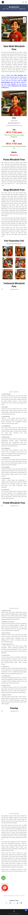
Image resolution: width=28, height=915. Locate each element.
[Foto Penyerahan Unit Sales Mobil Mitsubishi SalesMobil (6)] (20, 274)
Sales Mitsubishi (6, 17)
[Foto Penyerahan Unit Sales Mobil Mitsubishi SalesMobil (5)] (8, 274)
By (17, 895)
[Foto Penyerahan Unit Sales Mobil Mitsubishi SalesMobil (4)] (20, 262)
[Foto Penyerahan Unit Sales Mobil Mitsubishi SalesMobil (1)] (8, 251)
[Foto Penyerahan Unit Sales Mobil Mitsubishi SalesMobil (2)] (20, 251)
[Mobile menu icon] (26, 2)
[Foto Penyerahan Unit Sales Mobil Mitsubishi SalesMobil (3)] (8, 262)
